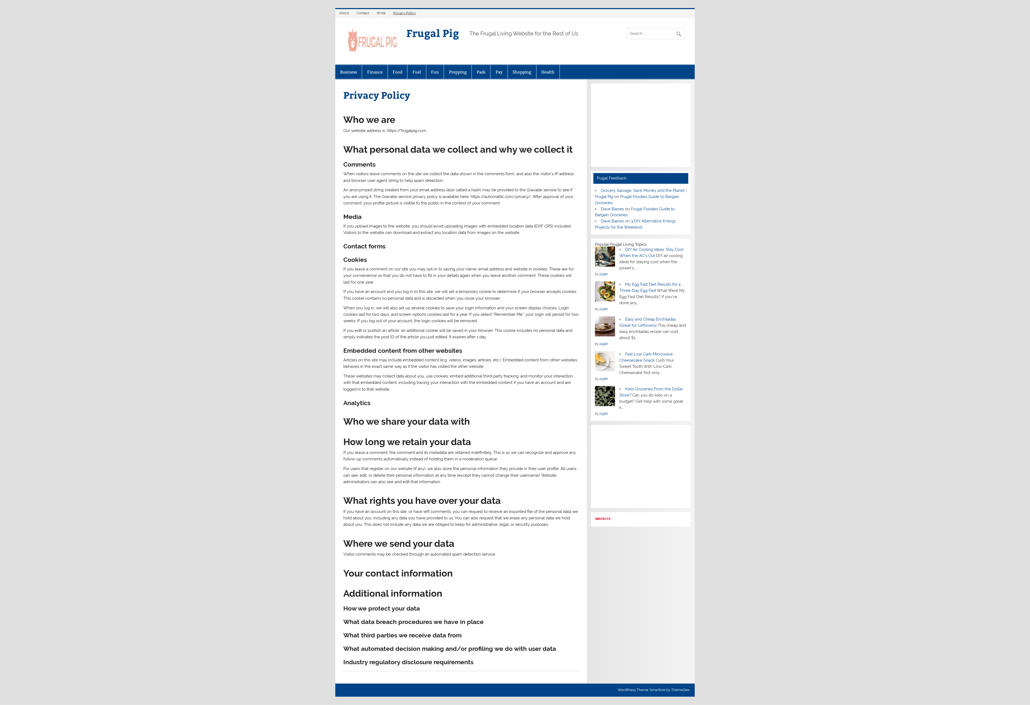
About (344, 13)
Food (397, 72)
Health (547, 72)
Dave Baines (612, 209)
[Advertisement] (640, 125)
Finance (375, 72)
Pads (481, 72)
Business (348, 72)
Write (381, 13)
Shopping (522, 72)
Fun (435, 72)
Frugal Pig (432, 33)
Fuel (417, 72)
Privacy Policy (404, 13)
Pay (499, 72)
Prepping (458, 72)
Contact (362, 13)
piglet (603, 274)
